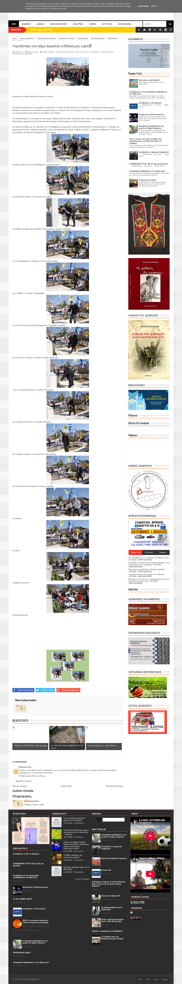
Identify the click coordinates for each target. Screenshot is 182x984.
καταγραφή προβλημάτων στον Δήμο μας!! (31, 962)
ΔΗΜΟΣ (40, 23)
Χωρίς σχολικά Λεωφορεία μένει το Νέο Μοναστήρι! (112, 920)
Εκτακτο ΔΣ (106, 870)
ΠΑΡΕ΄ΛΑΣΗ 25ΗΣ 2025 (41, 30)
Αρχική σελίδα (66, 786)
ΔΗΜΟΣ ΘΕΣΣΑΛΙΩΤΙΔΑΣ (65, 52)
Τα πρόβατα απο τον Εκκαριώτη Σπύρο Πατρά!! (112, 938)
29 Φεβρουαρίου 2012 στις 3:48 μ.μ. (32, 776)
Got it (154, 6)
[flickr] (155, 30)
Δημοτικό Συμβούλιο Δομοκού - (114, 858)
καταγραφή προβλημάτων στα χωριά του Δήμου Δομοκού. (35, 942)
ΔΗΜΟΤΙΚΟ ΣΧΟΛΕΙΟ (82, 52)
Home (13, 23)
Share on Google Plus (70, 690)
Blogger (165, 979)
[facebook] (139, 30)
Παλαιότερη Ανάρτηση (114, 786)
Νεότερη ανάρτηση (19, 786)
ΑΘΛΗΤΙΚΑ (78, 23)
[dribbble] (160, 30)
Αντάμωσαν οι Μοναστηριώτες (35, 887)
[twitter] (144, 30)
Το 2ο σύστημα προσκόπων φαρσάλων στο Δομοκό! (74, 819)
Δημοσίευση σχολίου (24, 781)
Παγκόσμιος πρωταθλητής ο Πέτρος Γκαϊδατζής (146, 569)
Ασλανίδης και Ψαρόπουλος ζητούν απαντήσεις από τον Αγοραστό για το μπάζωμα (148, 564)
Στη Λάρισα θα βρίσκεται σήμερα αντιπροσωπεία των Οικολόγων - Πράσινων (76, 832)
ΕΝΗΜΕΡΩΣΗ (95, 52)
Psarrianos (22, 767)
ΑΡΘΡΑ (92, 23)
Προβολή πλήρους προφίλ (34, 805)
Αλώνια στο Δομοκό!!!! (110, 896)
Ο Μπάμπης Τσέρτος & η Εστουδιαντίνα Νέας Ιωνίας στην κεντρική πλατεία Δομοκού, (109, 884)
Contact (156, 979)
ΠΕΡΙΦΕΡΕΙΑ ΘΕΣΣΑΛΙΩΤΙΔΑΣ (22, 54)
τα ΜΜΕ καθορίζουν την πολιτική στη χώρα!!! (73, 856)
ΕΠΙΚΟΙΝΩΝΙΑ (124, 23)
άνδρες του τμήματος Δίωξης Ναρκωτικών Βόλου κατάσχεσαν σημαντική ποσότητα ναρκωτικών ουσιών (76, 845)
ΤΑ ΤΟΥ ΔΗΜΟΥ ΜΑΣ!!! (22, 899)
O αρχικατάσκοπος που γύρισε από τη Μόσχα (146, 574)
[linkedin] (165, 30)
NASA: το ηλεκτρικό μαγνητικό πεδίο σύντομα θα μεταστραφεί (35, 921)
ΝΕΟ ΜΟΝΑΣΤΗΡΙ (58, 23)
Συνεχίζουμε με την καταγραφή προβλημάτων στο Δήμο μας (26, 876)
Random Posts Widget (82, 879)
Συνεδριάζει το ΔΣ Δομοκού (34, 909)
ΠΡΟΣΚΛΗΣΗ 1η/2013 (22, 953)
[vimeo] (149, 30)
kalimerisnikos (33, 801)
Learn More (143, 6)
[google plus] (171, 30)
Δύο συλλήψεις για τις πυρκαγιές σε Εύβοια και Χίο (148, 558)
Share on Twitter (47, 690)
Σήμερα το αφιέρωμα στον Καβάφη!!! (107, 931)
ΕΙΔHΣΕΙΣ (26, 23)
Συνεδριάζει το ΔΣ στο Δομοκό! (26, 854)
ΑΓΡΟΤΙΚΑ (107, 23)
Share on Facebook (25, 690)
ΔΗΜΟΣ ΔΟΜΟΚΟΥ (48, 52)
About (148, 979)
